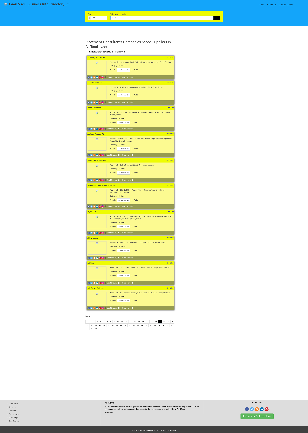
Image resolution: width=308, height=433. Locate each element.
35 (134, 325)
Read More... (109, 412)
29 (108, 325)
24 (87, 325)
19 (156, 321)
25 (92, 325)
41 (159, 325)
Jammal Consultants (94, 83)
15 (139, 321)
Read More (127, 77)
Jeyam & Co (91, 212)
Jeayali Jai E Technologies (96, 160)
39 (150, 325)
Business (122, 66)
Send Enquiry (112, 77)
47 (96, 328)
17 (147, 321)
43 (167, 325)
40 (155, 325)
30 (113, 325)
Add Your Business (286, 5)
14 (135, 321)
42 (163, 325)
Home (261, 5)
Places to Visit (14, 414)
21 (164, 321)
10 (118, 321)
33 (125, 325)
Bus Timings (13, 418)
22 (168, 321)
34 (129, 325)
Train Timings (14, 421)
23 (172, 321)
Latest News (13, 404)
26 (96, 325)
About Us (12, 407)
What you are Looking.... (119, 14)
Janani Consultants (94, 108)
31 (117, 325)
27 (100, 325)
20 (160, 321)
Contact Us (271, 5)
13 (130, 321)
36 (138, 325)
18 (151, 321)
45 (87, 328)
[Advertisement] (154, 32)
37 (142, 325)
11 (122, 321)
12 (126, 321)
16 (143, 321)
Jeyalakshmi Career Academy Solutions (101, 185)
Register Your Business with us (257, 416)
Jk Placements (92, 238)
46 (92, 328)
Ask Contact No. (124, 70)
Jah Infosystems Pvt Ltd (96, 58)
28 (104, 325)
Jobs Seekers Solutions (95, 288)
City (89, 14)
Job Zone (90, 263)
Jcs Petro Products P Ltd (96, 134)
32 (121, 325)
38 (146, 325)
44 (172, 325)
